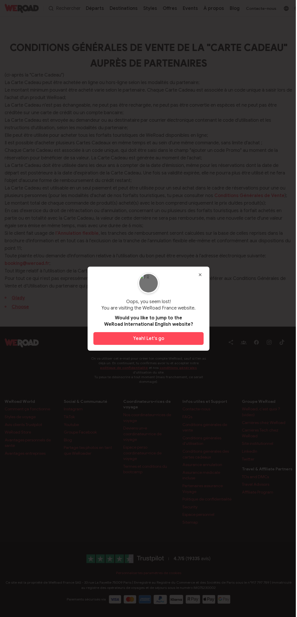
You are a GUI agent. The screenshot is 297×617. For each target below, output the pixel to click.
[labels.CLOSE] (200, 275)
